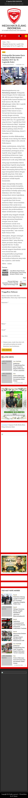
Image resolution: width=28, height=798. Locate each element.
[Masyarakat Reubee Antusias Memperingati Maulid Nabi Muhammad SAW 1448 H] (7, 636)
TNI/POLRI (18, 361)
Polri (4, 52)
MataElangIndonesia (8, 64)
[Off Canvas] (2, 36)
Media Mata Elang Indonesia (14, 27)
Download (5, 425)
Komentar (5, 302)
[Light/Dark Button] (19, 36)
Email (4, 330)
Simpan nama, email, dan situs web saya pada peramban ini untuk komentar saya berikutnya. (13, 344)
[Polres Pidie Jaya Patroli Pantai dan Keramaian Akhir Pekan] (7, 378)
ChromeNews (23, 794)
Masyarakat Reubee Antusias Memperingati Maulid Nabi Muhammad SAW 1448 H (19, 638)
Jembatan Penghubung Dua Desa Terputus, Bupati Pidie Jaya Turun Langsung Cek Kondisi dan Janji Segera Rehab (19, 369)
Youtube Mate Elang (26, 36)
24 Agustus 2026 (18, 383)
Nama (4, 324)
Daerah (15, 595)
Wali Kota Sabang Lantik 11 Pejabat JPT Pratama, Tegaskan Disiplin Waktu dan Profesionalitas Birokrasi (19, 602)
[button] (5, 36)
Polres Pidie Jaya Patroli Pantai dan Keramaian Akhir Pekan (19, 378)
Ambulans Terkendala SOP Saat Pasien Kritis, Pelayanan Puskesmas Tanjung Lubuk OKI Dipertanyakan (19, 626)
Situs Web (4, 336)
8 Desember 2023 (20, 64)
